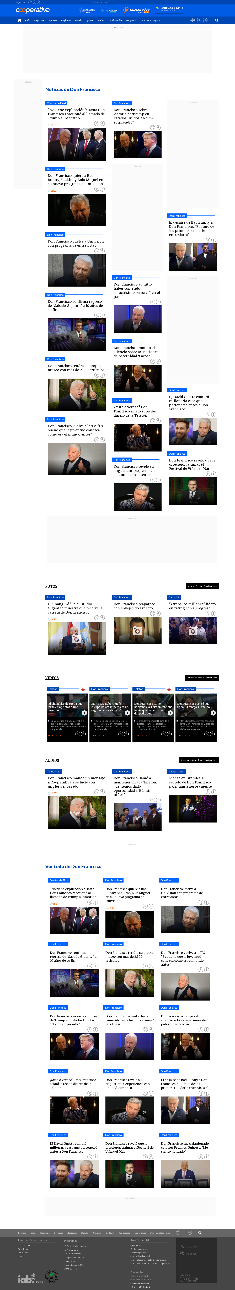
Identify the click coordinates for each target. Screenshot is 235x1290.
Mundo (78, 20)
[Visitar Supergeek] (205, 23)
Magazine (39, 20)
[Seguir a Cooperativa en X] (34, 2)
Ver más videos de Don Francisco (202, 677)
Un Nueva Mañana (73, 1253)
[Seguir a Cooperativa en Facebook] (30, 2)
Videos (52, 678)
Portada (22, 1233)
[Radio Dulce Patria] (87, 10)
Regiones (66, 20)
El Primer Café (71, 1250)
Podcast (102, 20)
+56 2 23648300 (140, 1286)
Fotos (51, 586)
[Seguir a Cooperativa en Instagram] (38, 2)
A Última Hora (71, 1268)
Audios (52, 760)
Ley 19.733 (23, 1252)
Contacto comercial (139, 1249)
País (27, 20)
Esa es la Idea (71, 1261)
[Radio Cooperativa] (136, 10)
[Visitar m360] (198, 23)
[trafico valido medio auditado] (52, 1282)
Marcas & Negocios (151, 20)
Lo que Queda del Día (74, 1265)
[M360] (190, 1233)
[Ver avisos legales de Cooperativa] (192, 23)
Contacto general (138, 1252)
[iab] (30, 1286)
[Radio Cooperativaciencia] (109, 10)
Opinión (90, 20)
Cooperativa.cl (137, 1272)
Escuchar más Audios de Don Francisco (199, 760)
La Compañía (24, 1245)
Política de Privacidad (140, 1256)
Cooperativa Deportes (75, 1257)
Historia (21, 1256)
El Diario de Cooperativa (75, 1246)
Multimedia (116, 20)
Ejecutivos (23, 1249)
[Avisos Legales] (178, 1233)
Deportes (52, 20)
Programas (132, 20)
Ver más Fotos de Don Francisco (202, 586)
